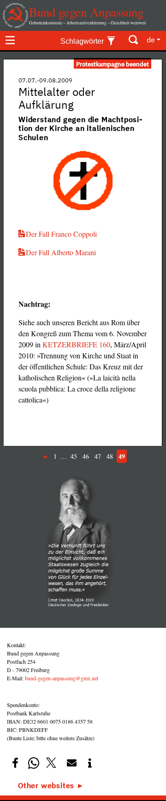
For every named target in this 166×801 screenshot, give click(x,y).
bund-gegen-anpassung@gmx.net (61, 678)
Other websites (46, 785)
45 (74, 456)
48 (110, 456)
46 (86, 456)
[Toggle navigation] (10, 40)
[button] (15, 763)
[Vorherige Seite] (46, 456)
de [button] (151, 39)
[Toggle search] (134, 40)
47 (98, 456)
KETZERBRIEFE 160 (76, 344)
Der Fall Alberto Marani (61, 252)
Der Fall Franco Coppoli (61, 234)
